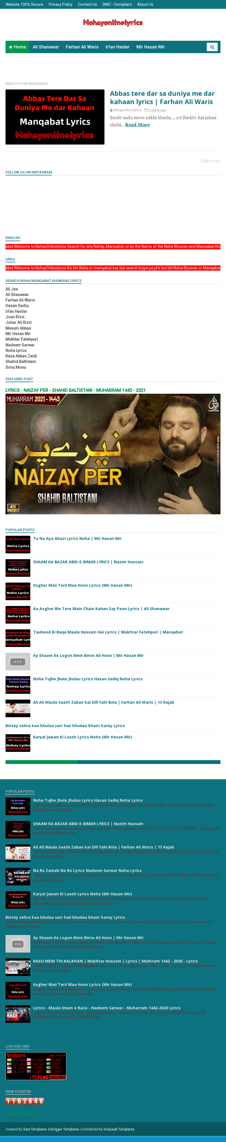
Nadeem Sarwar (188, 55)
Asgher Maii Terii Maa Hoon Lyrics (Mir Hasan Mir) (82, 585)
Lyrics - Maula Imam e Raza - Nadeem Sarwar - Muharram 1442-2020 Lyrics (107, 1007)
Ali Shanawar (46, 47)
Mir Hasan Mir (150, 47)
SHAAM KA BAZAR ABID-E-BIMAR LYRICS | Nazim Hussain (88, 561)
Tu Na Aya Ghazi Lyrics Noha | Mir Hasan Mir (77, 538)
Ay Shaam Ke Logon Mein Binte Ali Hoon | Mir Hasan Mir (88, 655)
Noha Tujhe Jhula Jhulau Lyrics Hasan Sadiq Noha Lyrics (88, 678)
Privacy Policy (60, 4)
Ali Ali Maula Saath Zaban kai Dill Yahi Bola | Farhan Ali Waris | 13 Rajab (103, 702)
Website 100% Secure (24, 4)
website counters (21, 1114)
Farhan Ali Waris (82, 47)
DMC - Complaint (117, 4)
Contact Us (87, 4)
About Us (145, 4)
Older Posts (210, 161)
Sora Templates (35, 1129)
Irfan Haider (118, 47)
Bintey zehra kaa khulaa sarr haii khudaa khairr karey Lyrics (65, 725)
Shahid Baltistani (25, 67)
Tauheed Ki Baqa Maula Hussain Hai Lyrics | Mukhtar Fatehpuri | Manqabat (108, 632)
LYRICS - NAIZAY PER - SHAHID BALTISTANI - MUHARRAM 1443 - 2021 (76, 390)
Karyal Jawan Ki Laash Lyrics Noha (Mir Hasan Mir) (82, 736)
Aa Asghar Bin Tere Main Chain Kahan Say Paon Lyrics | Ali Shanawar (101, 608)
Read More (137, 125)
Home (20, 47)
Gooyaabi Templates (119, 1129)
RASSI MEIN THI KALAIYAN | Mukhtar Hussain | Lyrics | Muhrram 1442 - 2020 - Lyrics (115, 961)
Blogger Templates (64, 1129)
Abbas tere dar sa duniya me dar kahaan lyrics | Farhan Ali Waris (162, 97)
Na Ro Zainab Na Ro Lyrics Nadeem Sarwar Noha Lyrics (87, 870)
